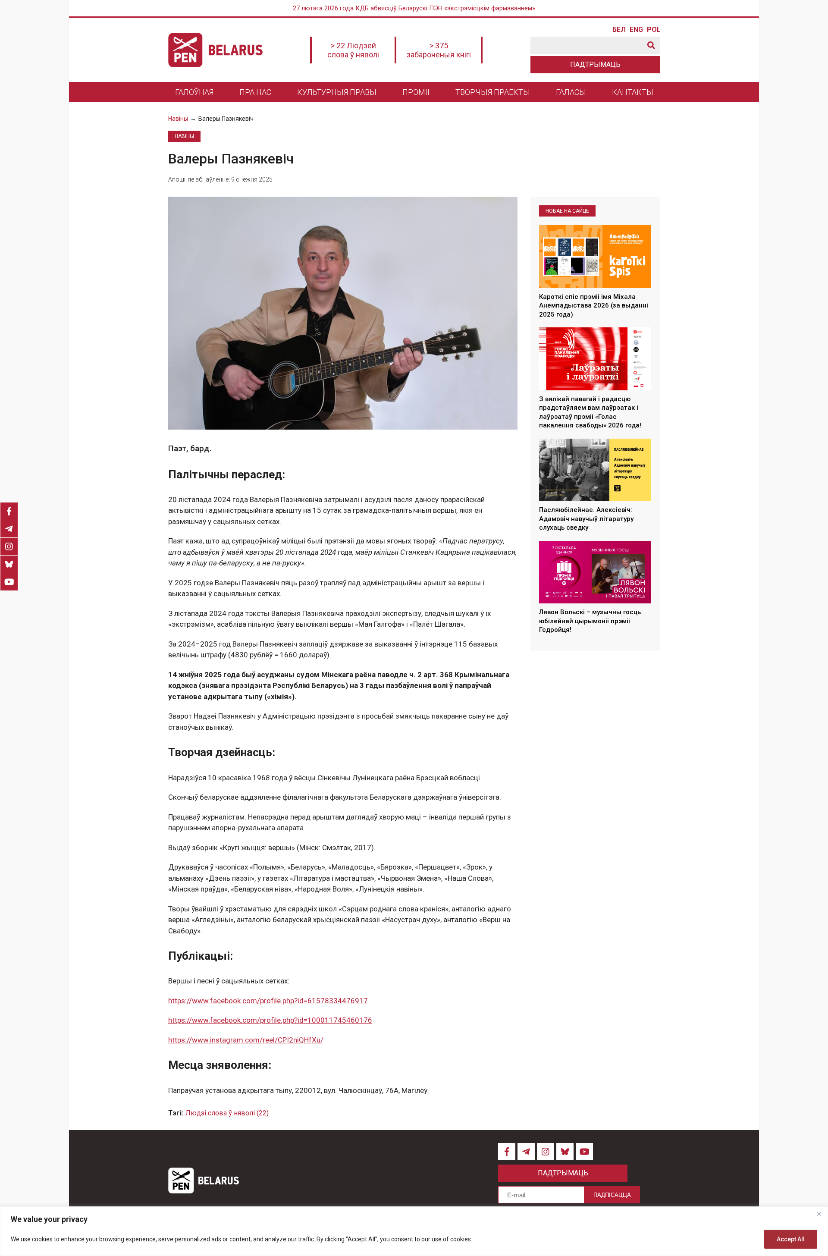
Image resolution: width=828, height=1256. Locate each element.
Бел (618, 29)
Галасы (571, 92)
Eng (636, 29)
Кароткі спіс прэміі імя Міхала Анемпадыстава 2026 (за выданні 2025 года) (593, 306)
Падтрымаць (595, 64)
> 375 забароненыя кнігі (439, 50)
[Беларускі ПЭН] (215, 50)
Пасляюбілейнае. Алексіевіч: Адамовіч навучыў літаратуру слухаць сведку (586, 519)
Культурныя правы (336, 92)
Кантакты (632, 92)
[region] (414, 1231)
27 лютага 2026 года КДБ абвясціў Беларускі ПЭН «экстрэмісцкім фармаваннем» (414, 8)
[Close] (819, 1214)
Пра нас (255, 92)
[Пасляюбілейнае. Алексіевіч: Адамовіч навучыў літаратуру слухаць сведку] (595, 470)
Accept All (791, 1239)
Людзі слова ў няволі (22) (227, 1113)
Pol (653, 29)
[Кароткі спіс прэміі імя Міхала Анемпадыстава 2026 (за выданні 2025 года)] (595, 256)
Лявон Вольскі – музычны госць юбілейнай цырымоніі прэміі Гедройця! (590, 621)
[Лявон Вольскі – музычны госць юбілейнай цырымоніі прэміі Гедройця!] (595, 572)
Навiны (178, 118)
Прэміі (416, 92)
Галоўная (194, 92)
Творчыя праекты (492, 92)
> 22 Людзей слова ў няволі (353, 50)
